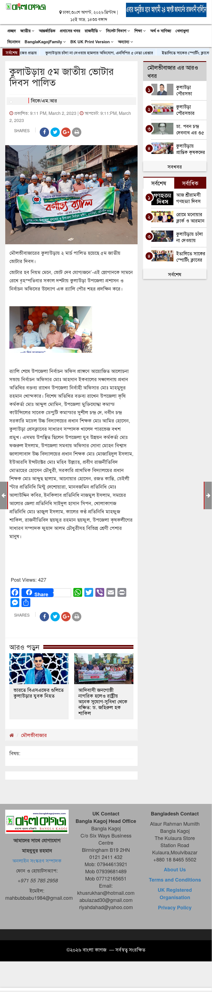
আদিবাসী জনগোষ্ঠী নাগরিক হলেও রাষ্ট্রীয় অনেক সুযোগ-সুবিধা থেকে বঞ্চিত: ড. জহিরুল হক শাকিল (102, 701)
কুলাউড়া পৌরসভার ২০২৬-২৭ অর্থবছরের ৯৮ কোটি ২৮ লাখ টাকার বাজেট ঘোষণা (188, 109)
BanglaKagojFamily (44, 42)
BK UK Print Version (90, 42)
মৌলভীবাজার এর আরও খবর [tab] (172, 71)
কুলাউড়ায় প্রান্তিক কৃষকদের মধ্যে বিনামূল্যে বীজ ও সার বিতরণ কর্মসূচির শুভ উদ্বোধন (190, 148)
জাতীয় (26, 31)
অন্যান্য (124, 42)
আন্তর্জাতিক (47, 31)
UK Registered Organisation (175, 893)
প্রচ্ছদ (11, 31)
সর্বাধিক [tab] (190, 183)
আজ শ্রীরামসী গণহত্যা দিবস (189, 197)
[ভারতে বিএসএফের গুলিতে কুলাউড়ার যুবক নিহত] (39, 668)
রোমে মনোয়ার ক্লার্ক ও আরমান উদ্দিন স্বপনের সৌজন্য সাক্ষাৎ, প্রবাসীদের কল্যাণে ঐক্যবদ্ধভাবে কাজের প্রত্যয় (190, 217)
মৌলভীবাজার (34, 734)
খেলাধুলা (182, 31)
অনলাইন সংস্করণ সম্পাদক (36, 860)
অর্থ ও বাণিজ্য (160, 31)
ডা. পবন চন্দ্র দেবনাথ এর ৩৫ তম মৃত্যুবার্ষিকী (190, 129)
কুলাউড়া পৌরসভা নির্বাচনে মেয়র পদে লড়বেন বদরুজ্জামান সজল (189, 90)
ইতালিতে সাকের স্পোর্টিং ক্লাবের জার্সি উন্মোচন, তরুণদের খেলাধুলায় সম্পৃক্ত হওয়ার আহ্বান (190, 256)
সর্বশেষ (174, 274)
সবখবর (175, 166)
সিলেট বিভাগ (116, 31)
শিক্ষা (139, 31)
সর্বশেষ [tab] (158, 183)
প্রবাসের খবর (70, 31)
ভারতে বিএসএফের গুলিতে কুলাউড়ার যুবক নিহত (39, 692)
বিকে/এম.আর (44, 100)
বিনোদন (13, 42)
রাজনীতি (92, 31)
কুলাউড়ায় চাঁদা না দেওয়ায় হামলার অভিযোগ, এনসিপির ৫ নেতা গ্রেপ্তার (90, 52)
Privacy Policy (175, 907)
